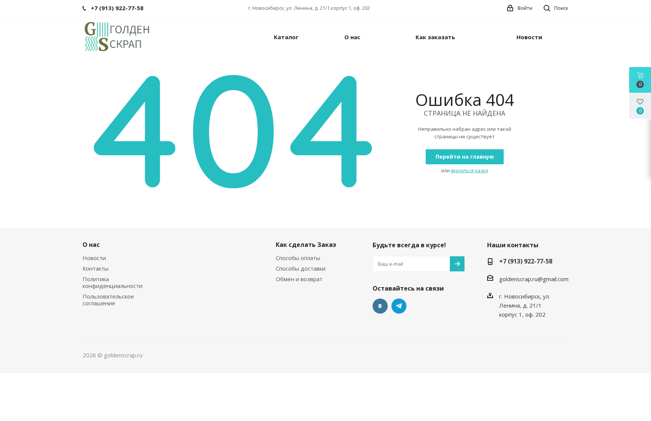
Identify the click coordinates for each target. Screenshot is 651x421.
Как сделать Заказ (306, 244)
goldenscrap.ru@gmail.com (533, 279)
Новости (94, 258)
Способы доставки (301, 268)
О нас (91, 244)
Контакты (95, 268)
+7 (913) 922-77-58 (525, 261)
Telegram (398, 306)
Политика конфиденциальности (112, 282)
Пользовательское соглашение (108, 299)
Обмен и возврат (299, 279)
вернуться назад (469, 170)
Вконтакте (380, 306)
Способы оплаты (298, 258)
